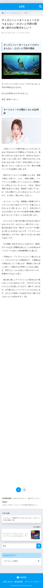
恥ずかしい (34, 505)
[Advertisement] (21, 392)
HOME (22, 577)
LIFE (22, 6)
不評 (25, 505)
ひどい (5, 505)
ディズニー (37, 498)
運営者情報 (18, 582)
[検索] (38, 545)
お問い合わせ (8, 582)
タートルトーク (16, 505)
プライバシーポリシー (33, 582)
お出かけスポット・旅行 (22, 498)
